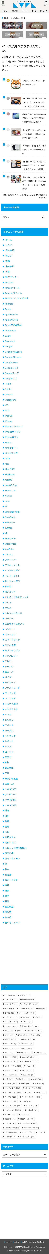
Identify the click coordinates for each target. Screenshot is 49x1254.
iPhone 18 (29, 1039)
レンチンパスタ (13, 1106)
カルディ (10, 1115)
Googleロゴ (11, 378)
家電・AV (9, 784)
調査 (7, 885)
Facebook (10, 341)
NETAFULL (20, 1247)
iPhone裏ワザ (12, 437)
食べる (8, 917)
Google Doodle (28, 1123)
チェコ (9, 1008)
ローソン (9, 751)
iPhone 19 (10, 1044)
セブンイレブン (12, 650)
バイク (8, 677)
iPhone (8, 421)
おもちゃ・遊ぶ (12, 581)
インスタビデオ (12, 570)
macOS (8, 479)
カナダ (25, 995)
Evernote (28, 1000)
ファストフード (12, 687)
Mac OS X (10, 469)
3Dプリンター (11, 277)
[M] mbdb (37, 1250)
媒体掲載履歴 (11, 778)
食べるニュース (12, 922)
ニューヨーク (26, 1008)
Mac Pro (27, 1070)
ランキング (10, 736)
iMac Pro (28, 1075)
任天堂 (8, 757)
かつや (37, 1079)
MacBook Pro (13, 1066)
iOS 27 (9, 1053)
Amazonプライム (13, 293)
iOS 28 (27, 1022)
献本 (7, 869)
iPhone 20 (26, 1044)
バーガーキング (33, 1088)
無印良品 (9, 853)
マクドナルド (11, 709)
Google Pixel (11, 362)
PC (6, 506)
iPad (7, 410)
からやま (10, 1084)
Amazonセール (12, 287)
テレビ (8, 661)
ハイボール (10, 682)
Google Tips (12, 1128)
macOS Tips (11, 485)
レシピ (26, 1101)
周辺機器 (9, 767)
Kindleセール (11, 447)
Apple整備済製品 (13, 325)
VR (6, 533)
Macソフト (10, 490)
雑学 (7, 890)
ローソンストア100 (31, 1097)
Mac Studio (11, 1075)
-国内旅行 (9, 250)
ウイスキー (11, 1017)
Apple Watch (11, 319)
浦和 (7, 832)
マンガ (8, 714)
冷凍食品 (32, 1110)
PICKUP (11, 1026)
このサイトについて (14, 623)
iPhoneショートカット (29, 1035)
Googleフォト (12, 367)
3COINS (10, 1119)
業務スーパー (26, 1119)
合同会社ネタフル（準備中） (33, 1242)
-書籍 (7, 261)
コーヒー (9, 618)
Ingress (9, 394)
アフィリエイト (12, 565)
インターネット (12, 575)
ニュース (9, 671)
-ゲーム (8, 239)
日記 (7, 815)
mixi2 (42, 1132)
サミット (10, 1123)
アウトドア (10, 559)
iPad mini (11, 1057)
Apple (8, 309)
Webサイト (10, 538)
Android (9, 303)
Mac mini (10, 1070)
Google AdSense (13, 351)
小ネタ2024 (10, 794)
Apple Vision (11, 314)
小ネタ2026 (10, 805)
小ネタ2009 (10, 789)
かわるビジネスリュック (16, 597)
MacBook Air (29, 1061)
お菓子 (8, 586)
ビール (10, 995)
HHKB (8, 383)
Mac (7, 463)
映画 (7, 821)
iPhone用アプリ (13, 431)
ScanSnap (10, 517)
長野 (42, 1008)
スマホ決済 (10, 645)
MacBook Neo (26, 1013)
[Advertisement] (24, 954)
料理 (7, 810)
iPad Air (41, 1053)
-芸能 (7, 271)
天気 (7, 773)
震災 (7, 901)
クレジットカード (13, 613)
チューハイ (11, 1000)
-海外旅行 (9, 266)
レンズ (8, 746)
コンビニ (9, 629)
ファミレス (10, 693)
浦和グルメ (10, 837)
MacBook (10, 474)
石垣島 (8, 874)
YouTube (9, 549)
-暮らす (8, 255)
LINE (7, 458)
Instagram (10, 399)
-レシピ (8, 245)
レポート (9, 741)
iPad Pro (24, 1053)
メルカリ (9, 719)
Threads (11, 1132)
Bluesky (27, 1132)
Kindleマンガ (11, 453)
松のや (22, 1079)
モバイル (9, 725)
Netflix (8, 495)
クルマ (8, 602)
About (8, 1242)
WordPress (10, 543)
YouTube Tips (31, 1128)
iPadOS (8, 415)
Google (8, 346)
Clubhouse (10, 330)
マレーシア (11, 1004)
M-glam (26, 1250)
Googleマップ (12, 373)
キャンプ (11, 1101)
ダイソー (26, 1115)
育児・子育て (11, 880)
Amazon (9, 282)
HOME (6, 18)
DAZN (8, 335)
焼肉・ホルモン (12, 858)
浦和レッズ (10, 842)
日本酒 (9, 1013)
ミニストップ (11, 1022)
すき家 (39, 1084)
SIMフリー (10, 522)
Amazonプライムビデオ (16, 298)
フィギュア (10, 698)
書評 (7, 826)
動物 (7, 762)
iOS (6, 405)
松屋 (9, 1079)
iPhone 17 (11, 1039)
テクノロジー (11, 655)
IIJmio (8, 389)
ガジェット (10, 591)
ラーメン (9, 730)
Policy (16, 1242)
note (7, 501)
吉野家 (25, 1084)
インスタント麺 (13, 1110)
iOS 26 (28, 1048)
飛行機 (8, 911)
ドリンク (9, 666)
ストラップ (10, 634)
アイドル (9, 554)
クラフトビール (30, 1004)
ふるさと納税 (11, 703)
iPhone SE (11, 1048)
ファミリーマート (36, 1092)
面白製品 (9, 906)
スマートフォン (12, 639)
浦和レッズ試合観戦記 (15, 848)
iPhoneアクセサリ (14, 426)
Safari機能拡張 (12, 511)
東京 (26, 1017)
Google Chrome (13, 357)
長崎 (38, 1017)
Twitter (8, 527)
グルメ (8, 607)
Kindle (8, 442)
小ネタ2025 (10, 799)
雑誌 (7, 896)
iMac (30, 1066)
